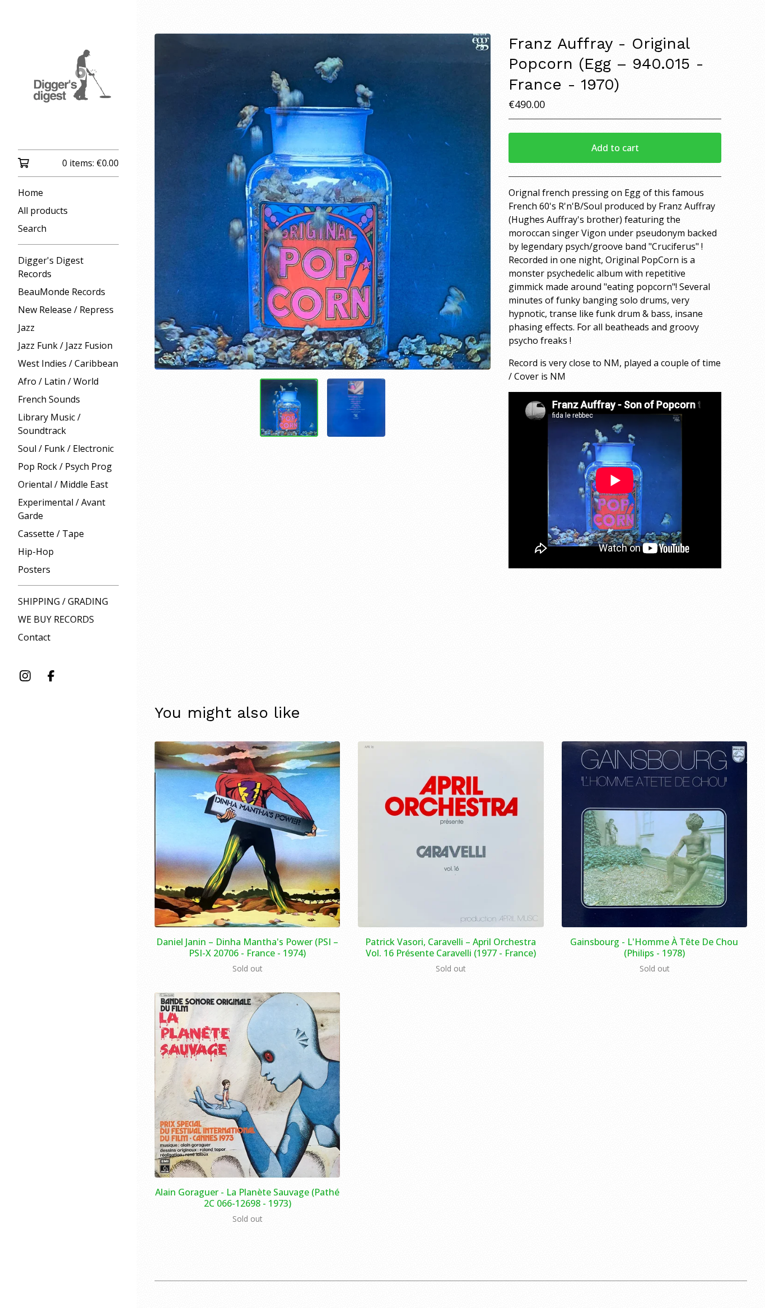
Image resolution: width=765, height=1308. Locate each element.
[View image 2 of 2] (356, 408)
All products (43, 210)
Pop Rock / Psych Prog (65, 466)
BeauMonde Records (61, 292)
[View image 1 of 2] (289, 408)
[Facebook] (51, 676)
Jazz (26, 327)
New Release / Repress (66, 309)
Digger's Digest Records (50, 267)
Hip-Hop (36, 551)
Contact (34, 637)
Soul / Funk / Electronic (66, 448)
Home (30, 192)
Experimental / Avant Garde (61, 509)
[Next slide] (475, 201)
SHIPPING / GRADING (63, 601)
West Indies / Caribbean (68, 363)
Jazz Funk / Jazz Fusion (65, 345)
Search (32, 228)
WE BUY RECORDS (56, 619)
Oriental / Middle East (63, 484)
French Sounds (49, 399)
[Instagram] (25, 676)
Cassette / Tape (51, 533)
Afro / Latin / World (58, 381)
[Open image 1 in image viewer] (323, 202)
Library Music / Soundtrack (49, 424)
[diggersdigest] (68, 83)
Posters (34, 569)
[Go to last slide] (170, 201)
